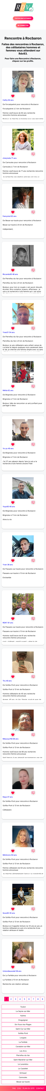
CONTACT (40, 1088)
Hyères (23, 1016)
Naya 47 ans (8, 797)
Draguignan (23, 1020)
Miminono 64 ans (10, 855)
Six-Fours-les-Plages (23, 1024)
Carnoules (23, 1077)
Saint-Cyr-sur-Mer (23, 1029)
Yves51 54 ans (9, 332)
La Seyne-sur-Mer (23, 1011)
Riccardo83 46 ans (10, 274)
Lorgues (23, 1038)
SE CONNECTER (23, 25)
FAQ (14, 1088)
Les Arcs (23, 1051)
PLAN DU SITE (29, 1088)
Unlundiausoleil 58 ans (12, 971)
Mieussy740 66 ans (11, 739)
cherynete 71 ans (10, 158)
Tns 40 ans (7, 681)
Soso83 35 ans (9, 913)
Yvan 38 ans (8, 565)
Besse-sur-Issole (23, 1082)
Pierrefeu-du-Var (23, 1055)
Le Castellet (23, 1068)
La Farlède (23, 1042)
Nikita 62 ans (8, 390)
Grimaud (23, 1073)
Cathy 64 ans (8, 100)
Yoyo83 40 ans (9, 506)
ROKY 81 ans (8, 623)
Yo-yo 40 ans (8, 448)
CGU (19, 1088)
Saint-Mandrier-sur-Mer (23, 1060)
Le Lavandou (23, 1064)
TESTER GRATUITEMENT (23, 18)
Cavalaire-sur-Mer (23, 1046)
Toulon (23, 1007)
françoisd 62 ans (9, 216)
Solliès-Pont (23, 1033)
